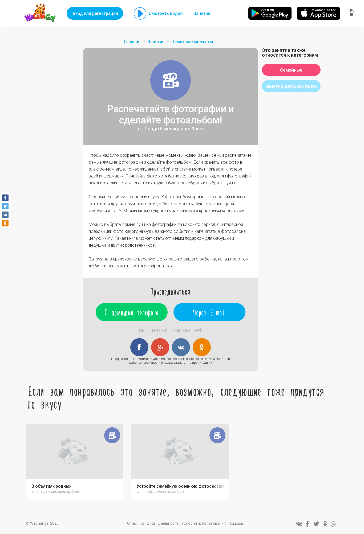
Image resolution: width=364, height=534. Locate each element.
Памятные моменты (192, 41)
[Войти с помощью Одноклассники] (202, 347)
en (352, 14)
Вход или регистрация (95, 13)
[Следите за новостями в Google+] (334, 523)
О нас (132, 523)
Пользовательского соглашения (189, 359)
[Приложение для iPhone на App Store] (318, 13)
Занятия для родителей (291, 86)
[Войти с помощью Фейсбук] (139, 347)
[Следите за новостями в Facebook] (308, 523)
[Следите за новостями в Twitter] (316, 523)
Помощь (235, 523)
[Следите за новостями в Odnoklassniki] (325, 523)
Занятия (201, 13)
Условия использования (203, 523)
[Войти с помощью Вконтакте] (181, 347)
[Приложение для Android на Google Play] (270, 13)
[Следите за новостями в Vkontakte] (299, 523)
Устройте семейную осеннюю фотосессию (181, 486)
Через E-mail (209, 312)
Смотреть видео (166, 13)
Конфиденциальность (159, 523)
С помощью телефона (131, 312)
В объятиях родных (51, 486)
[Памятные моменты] (170, 80)
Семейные (291, 70)
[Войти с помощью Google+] (160, 347)
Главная (132, 41)
